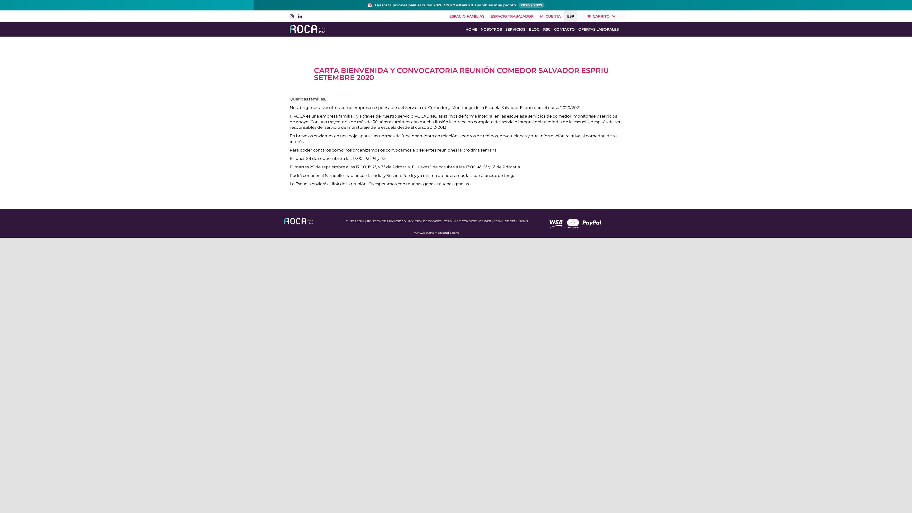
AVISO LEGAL (355, 221)
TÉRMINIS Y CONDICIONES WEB (467, 221)
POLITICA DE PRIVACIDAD (386, 221)
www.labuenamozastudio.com (436, 232)
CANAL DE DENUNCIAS (511, 221)
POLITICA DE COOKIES (425, 221)
